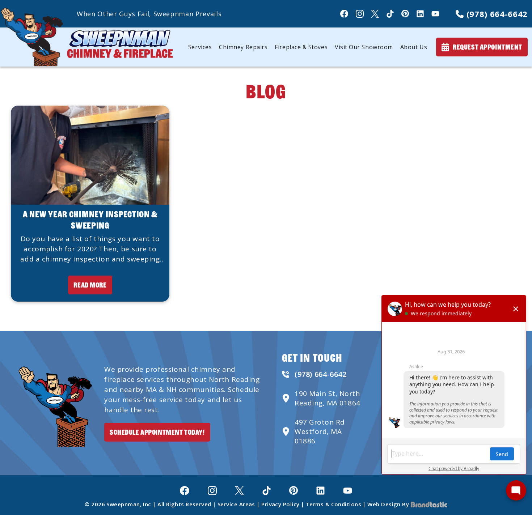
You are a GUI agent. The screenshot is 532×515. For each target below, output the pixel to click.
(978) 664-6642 (496, 14)
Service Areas (236, 504)
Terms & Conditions (333, 504)
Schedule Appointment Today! (157, 432)
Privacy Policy (280, 504)
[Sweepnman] (87, 37)
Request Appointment (487, 46)
